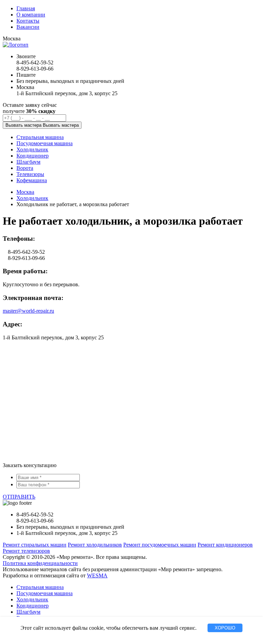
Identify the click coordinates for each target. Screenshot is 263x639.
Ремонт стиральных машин (34, 545)
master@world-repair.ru (28, 311)
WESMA (97, 575)
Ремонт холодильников (95, 545)
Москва (25, 192)
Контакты (27, 21)
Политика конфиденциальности (40, 563)
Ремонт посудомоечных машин (159, 545)
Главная (25, 8)
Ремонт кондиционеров (225, 545)
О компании (30, 14)
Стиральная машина (40, 587)
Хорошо (225, 627)
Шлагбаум (28, 612)
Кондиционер (32, 606)
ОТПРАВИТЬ (19, 497)
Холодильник (32, 198)
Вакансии (27, 27)
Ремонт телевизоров (26, 551)
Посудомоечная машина (44, 593)
